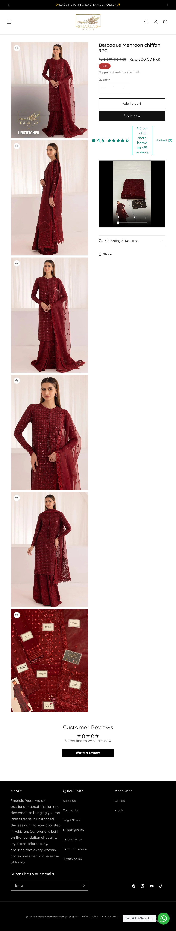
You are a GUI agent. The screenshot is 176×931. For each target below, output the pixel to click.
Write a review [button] (88, 753)
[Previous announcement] (8, 4)
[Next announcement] (167, 4)
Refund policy (90, 916)
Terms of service (75, 849)
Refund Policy (72, 839)
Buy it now (132, 116)
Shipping (104, 72)
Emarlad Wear (44, 916)
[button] (9, 22)
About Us (69, 801)
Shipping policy (156, 916)
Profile (119, 810)
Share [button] (107, 254)
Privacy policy (72, 859)
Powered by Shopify (65, 916)
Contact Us (71, 810)
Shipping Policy (74, 830)
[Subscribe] (83, 886)
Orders (120, 801)
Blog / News (71, 820)
